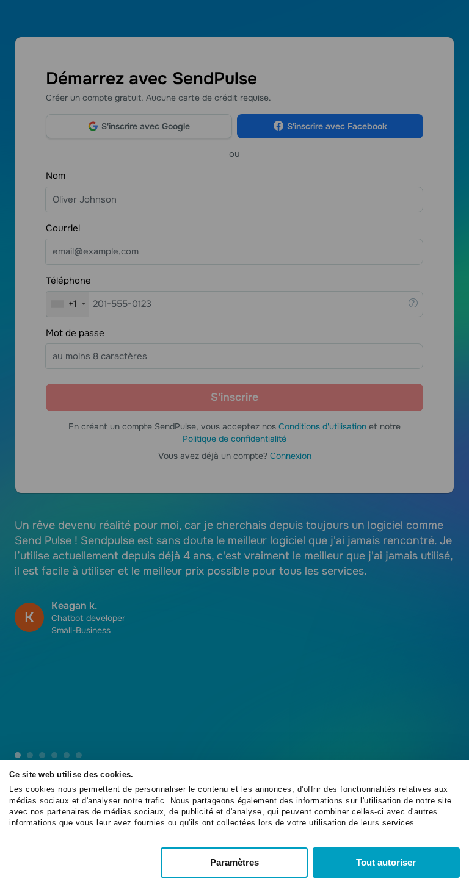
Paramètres (234, 862)
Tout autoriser (386, 862)
